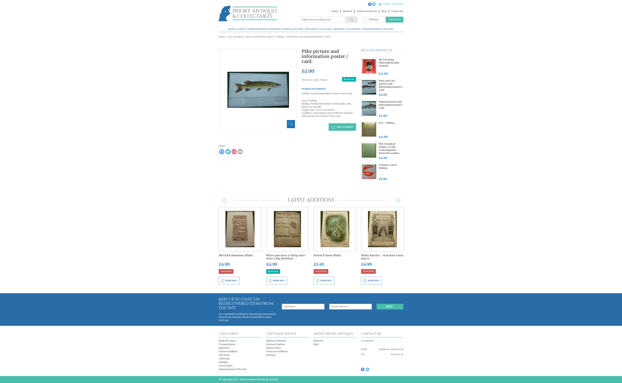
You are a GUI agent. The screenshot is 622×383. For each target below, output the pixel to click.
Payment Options (275, 344)
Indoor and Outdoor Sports (260, 36)
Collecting (325, 29)
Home (335, 11)
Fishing (280, 36)
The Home (310, 29)
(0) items (373, 19)
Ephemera (274, 29)
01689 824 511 (397, 354)
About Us (347, 11)
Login (386, 3)
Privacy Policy (273, 348)
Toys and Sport (235, 36)
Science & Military (292, 29)
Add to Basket (345, 127)
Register (397, 3)
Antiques (339, 29)
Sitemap (270, 355)
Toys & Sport (353, 29)
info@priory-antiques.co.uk (391, 349)
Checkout (394, 19)
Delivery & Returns (367, 11)
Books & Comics (236, 29)
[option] (258, 90)
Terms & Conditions (277, 351)
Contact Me (397, 11)
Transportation (256, 29)
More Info (231, 280)
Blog (384, 11)
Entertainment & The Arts (378, 29)
